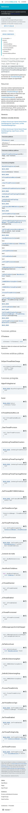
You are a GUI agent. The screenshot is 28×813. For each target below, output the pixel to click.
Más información (15, 13)
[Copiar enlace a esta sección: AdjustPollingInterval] (17, 384)
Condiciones (4, 805)
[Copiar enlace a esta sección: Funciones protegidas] (19, 378)
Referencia (5, 7)
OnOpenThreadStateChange (10, 154)
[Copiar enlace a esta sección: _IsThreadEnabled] (15, 598)
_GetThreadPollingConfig (9, 221)
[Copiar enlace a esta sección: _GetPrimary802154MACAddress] (2, 494)
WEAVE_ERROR (5, 169)
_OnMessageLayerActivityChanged (12, 267)
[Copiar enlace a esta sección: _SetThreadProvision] (17, 747)
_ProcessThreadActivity (9, 292)
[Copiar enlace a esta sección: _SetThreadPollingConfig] (19, 732)
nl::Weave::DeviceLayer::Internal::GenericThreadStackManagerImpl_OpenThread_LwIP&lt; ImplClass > (14, 131)
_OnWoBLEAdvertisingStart (10, 281)
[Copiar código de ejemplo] (26, 340)
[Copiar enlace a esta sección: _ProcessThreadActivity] (19, 688)
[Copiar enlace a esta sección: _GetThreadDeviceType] (18, 508)
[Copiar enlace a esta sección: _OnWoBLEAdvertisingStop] (21, 674)
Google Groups (4, 796)
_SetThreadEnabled (7, 307)
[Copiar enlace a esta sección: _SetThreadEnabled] (16, 718)
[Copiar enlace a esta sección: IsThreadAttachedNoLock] (20, 413)
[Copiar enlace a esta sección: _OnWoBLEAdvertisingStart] (21, 659)
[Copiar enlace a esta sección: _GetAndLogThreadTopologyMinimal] (2, 477)
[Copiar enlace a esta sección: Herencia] (9, 115)
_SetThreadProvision (8, 321)
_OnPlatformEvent (7, 274)
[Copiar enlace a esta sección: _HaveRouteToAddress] (18, 568)
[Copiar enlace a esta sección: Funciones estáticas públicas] (2, 356)
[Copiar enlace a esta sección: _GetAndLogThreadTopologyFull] (25, 459)
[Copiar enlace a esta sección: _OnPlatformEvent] (15, 644)
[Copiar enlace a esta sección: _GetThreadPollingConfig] (20, 523)
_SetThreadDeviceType (8, 298)
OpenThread (4, 788)
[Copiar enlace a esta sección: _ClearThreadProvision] (18, 428)
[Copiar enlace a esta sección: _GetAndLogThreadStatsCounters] (2, 445)
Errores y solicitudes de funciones (9, 794)
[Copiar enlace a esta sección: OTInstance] (10, 337)
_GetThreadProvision (8, 229)
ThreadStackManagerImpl (8, 97)
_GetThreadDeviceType (8, 213)
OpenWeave (4, 30)
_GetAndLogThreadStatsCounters (11, 188)
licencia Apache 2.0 (5, 766)
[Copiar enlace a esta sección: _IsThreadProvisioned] (17, 612)
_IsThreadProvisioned (8, 262)
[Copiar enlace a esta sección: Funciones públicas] (17, 331)
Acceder (23, 1)
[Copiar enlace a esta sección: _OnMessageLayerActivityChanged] (2, 630)
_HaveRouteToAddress (8, 243)
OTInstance (5, 140)
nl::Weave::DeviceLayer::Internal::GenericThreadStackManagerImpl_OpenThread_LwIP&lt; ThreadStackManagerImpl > (14, 123)
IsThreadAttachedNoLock (9, 177)
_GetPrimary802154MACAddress (10, 206)
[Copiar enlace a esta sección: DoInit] (6, 398)
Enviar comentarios (8, 34)
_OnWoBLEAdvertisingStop (9, 287)
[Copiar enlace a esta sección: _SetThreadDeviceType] (18, 703)
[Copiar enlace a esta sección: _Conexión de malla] (16, 554)
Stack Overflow (5, 799)
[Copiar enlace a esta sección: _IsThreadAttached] (15, 583)
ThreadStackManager (16, 76)
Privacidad (11, 805)
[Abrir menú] (2, 2)
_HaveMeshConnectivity (9, 238)
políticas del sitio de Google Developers (16, 768)
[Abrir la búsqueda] (19, 2)
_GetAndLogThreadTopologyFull (11, 194)
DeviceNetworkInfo (9, 544)
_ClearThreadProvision (9, 183)
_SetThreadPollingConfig (9, 312)
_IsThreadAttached (7, 250)
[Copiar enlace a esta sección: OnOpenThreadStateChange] (21, 361)
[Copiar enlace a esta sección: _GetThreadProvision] (17, 538)
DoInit (4, 172)
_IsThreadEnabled (7, 256)
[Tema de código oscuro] (24, 340)
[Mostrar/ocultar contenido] (11, 38)
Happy (2, 785)
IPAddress (22, 243)
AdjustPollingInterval (8, 166)
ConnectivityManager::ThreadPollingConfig (14, 221)
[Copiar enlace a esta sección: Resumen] (10, 84)
